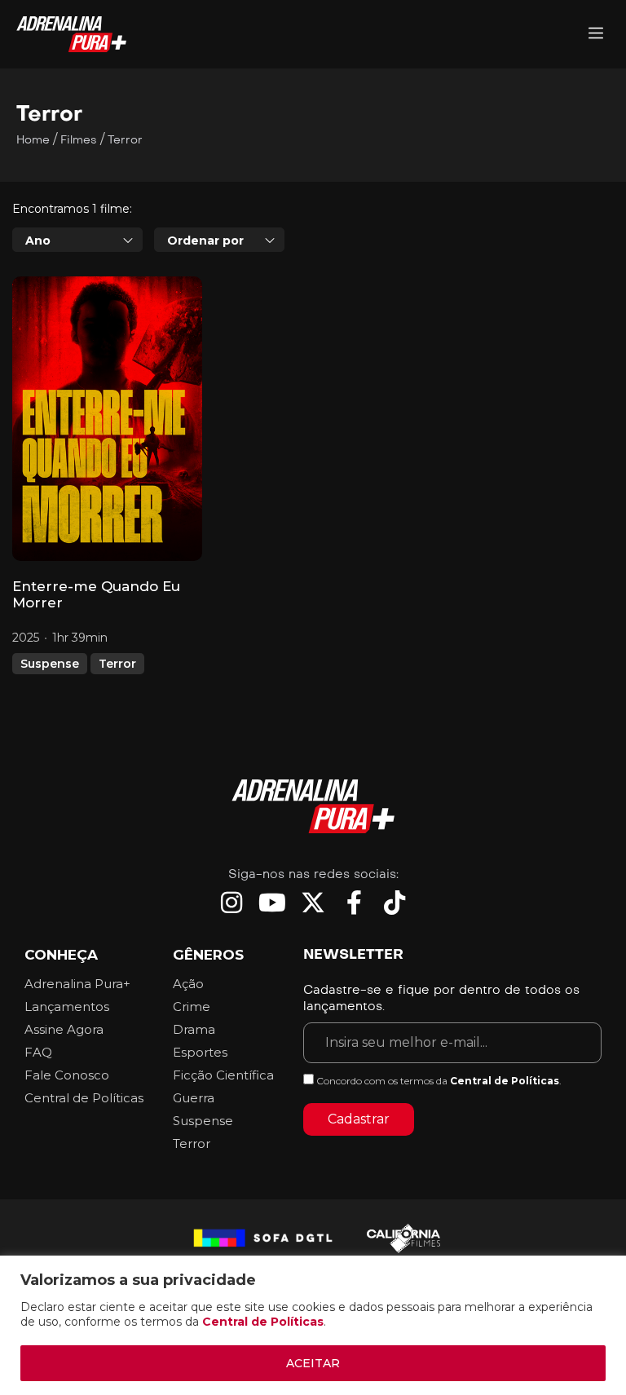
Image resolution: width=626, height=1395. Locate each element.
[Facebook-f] (354, 902)
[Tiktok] (394, 902)
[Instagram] (231, 902)
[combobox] (77, 239)
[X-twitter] (313, 902)
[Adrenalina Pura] (596, 35)
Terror (117, 663)
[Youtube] (272, 902)
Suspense (49, 663)
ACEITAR (313, 1363)
